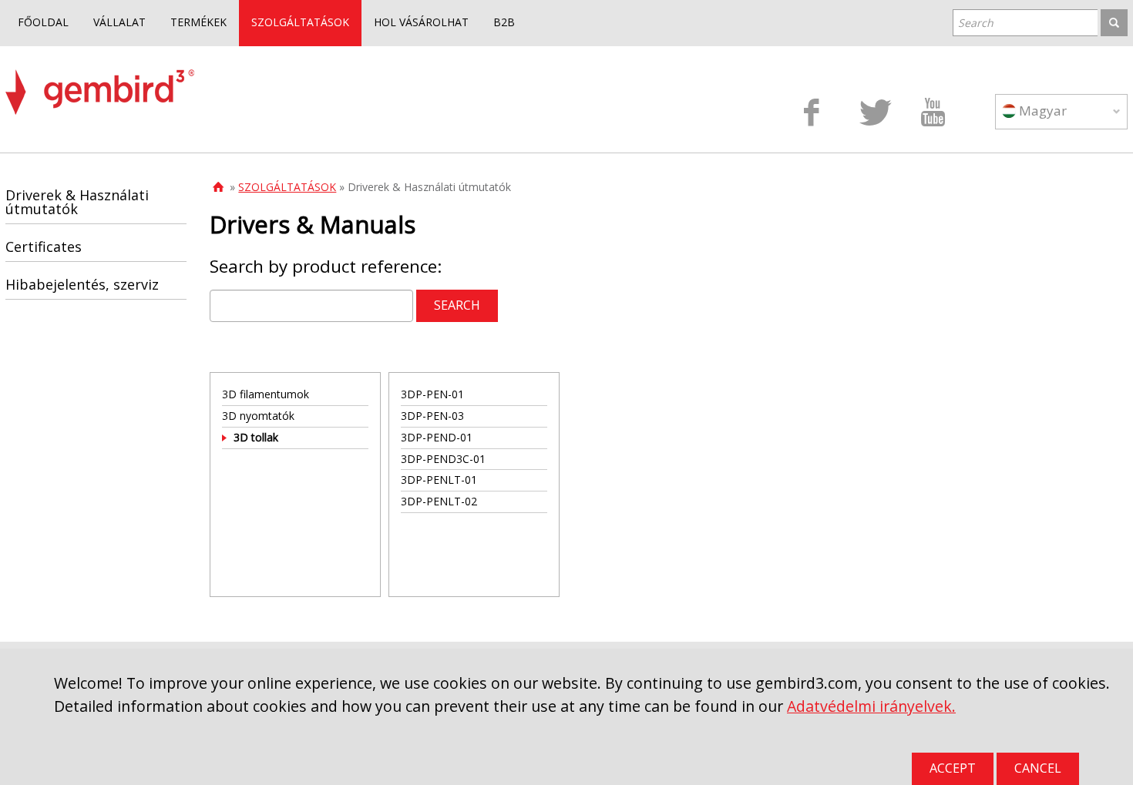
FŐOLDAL (43, 22)
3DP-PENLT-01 (439, 479)
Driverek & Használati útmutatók (77, 202)
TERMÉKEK (198, 22)
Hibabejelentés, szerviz (82, 284)
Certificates (43, 246)
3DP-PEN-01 (432, 394)
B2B (504, 22)
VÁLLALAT (119, 22)
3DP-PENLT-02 (439, 501)
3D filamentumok (265, 394)
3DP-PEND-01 (436, 437)
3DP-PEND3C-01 (443, 458)
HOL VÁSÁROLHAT (421, 22)
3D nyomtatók (258, 415)
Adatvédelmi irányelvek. (871, 706)
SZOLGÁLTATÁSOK (300, 22)
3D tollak (256, 437)
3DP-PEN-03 (432, 415)
